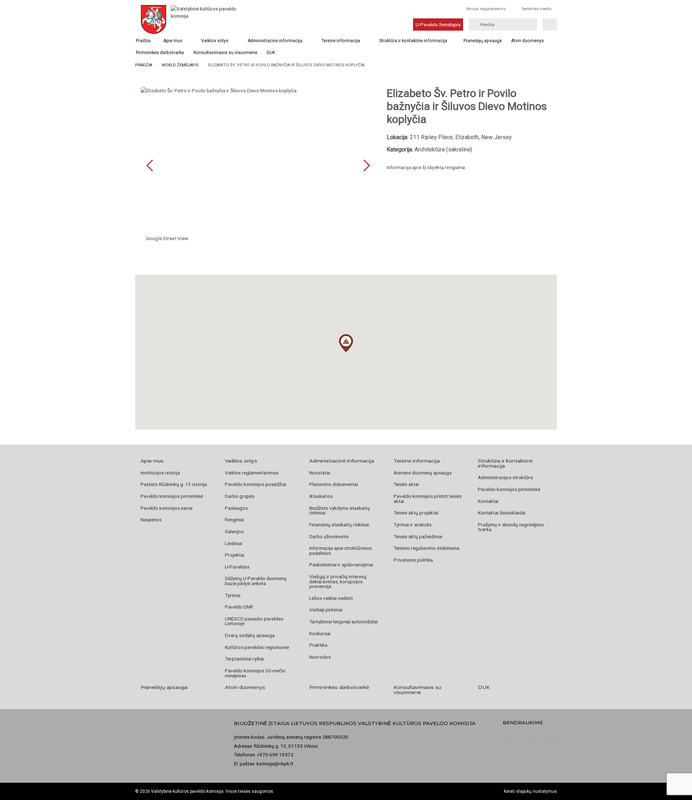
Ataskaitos (321, 496)
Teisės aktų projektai (416, 513)
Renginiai (234, 519)
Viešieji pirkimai (325, 610)
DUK (271, 52)
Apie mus (172, 40)
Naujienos (151, 519)
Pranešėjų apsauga (482, 40)
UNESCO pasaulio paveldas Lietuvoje (254, 621)
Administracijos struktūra (505, 477)
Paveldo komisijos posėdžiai (255, 484)
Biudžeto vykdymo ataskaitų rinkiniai (339, 510)
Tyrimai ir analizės (412, 524)
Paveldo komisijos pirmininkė (172, 496)
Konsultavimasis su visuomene (225, 52)
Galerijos (234, 531)
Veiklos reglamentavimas (252, 473)
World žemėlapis (180, 65)
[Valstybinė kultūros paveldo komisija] (205, 19)
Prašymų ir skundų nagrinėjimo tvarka (511, 527)
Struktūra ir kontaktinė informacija (413, 40)
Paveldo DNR (239, 607)
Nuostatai (319, 473)
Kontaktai (488, 501)
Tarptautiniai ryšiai (244, 659)
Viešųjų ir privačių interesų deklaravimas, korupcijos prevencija (338, 581)
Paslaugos (236, 508)
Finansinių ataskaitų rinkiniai (339, 524)
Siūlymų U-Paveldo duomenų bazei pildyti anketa (256, 580)
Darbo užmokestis (329, 536)
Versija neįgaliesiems (486, 8)
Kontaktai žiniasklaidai (501, 513)
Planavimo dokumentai (333, 484)
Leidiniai (233, 543)
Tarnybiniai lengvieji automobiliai (343, 621)
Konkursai (320, 633)
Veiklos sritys (215, 40)
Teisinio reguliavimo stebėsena (426, 548)
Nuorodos (320, 657)
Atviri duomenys (527, 40)
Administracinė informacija (275, 40)
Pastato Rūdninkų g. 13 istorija (174, 484)
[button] (346, 343)
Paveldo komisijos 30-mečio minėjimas (255, 673)
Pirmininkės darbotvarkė (160, 52)
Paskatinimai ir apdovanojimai (341, 564)
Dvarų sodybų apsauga (250, 635)
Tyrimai (232, 595)
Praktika (318, 645)
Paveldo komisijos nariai (166, 508)
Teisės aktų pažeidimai (418, 536)
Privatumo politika (413, 560)
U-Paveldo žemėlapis (438, 24)
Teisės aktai (406, 484)
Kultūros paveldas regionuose (257, 647)
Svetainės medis (536, 8)
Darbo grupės (239, 496)
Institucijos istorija (160, 473)
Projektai (234, 555)
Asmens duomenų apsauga (423, 473)
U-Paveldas (237, 567)
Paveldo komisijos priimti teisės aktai (428, 498)
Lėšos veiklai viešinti (331, 598)
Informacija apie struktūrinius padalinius (340, 550)
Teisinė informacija (340, 40)
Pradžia (143, 40)
